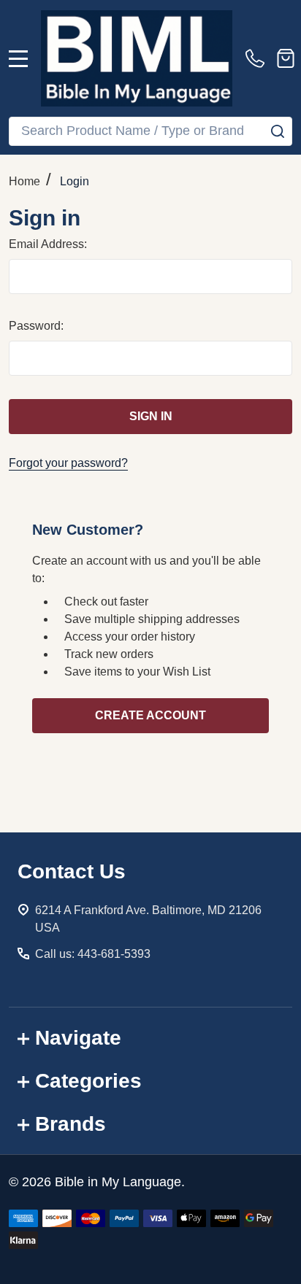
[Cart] (285, 58)
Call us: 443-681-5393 (92, 954)
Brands (70, 1124)
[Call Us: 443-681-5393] (257, 58)
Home (24, 181)
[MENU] (18, 58)
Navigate (78, 1037)
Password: (36, 326)
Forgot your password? (68, 463)
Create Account (150, 715)
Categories (88, 1081)
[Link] (136, 58)
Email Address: (48, 244)
